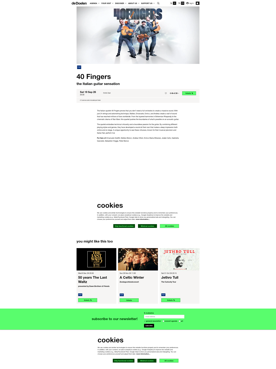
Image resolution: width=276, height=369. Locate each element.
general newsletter (153, 321)
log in (191, 3)
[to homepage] (79, 3)
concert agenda (171, 321)
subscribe (149, 326)
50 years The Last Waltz (92, 279)
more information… (143, 219)
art (181, 321)
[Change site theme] (173, 3)
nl (179, 3)
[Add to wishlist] (166, 93)
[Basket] (197, 3)
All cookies (169, 226)
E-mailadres (149, 313)
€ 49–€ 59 (174, 93)
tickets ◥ (87, 300)
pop (79, 67)
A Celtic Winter (132, 277)
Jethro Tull (169, 277)
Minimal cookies (147, 226)
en (183, 3)
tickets (129, 300)
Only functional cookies (124, 226)
